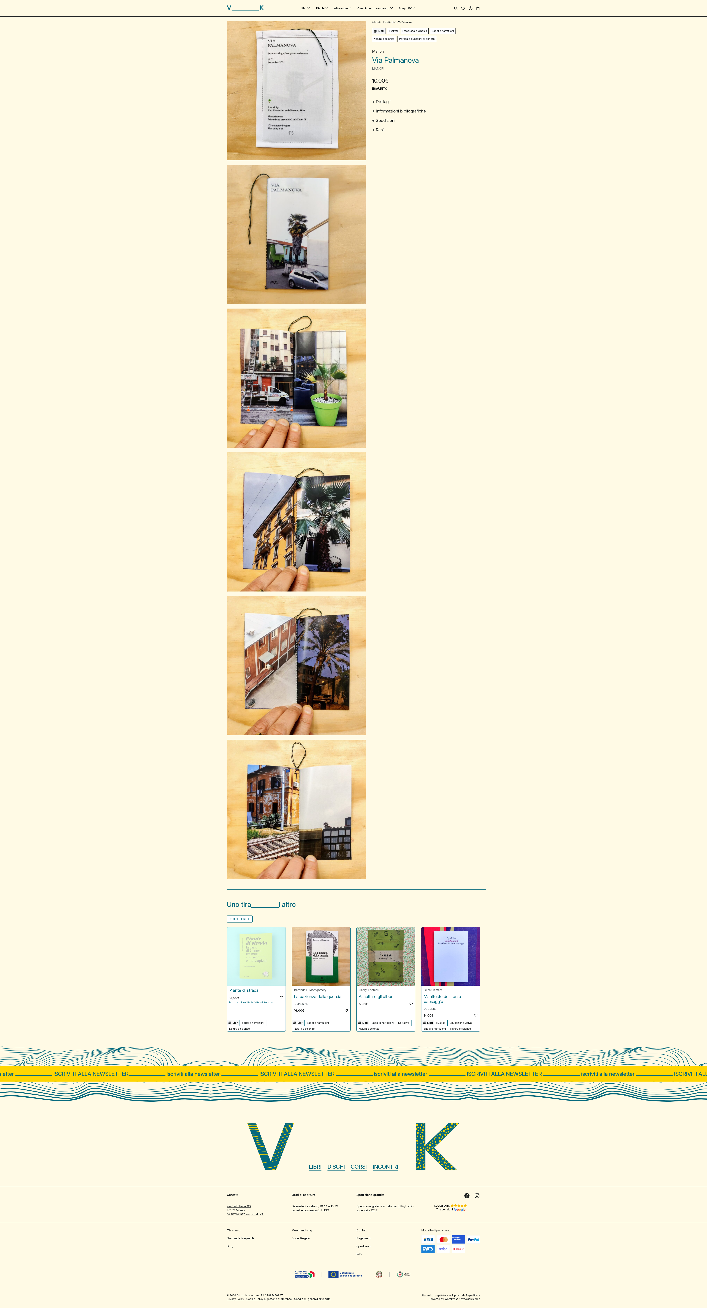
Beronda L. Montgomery (310, 990)
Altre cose (341, 8)
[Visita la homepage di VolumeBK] (245, 8)
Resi (380, 129)
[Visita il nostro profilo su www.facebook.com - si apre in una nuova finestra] (467, 1196)
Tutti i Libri (238, 919)
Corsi (359, 1166)
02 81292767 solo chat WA (245, 1214)
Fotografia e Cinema (414, 30)
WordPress (451, 1298)
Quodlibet (431, 1008)
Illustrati (393, 30)
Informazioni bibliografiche (401, 111)
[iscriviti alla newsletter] (353, 1074)
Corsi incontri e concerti (373, 8)
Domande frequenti (240, 1238)
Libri (304, 8)
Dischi (320, 8)
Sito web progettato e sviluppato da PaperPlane (450, 1295)
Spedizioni (385, 120)
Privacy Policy (235, 1298)
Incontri (385, 1166)
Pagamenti (363, 1238)
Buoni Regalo (301, 1238)
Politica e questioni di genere (417, 38)
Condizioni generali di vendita (312, 1298)
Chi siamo (233, 1230)
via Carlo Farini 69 (239, 1206)
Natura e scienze (384, 38)
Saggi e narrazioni (443, 30)
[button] (281, 997)
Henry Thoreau (369, 990)
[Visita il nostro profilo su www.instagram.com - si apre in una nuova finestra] (477, 1196)
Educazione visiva (461, 1022)
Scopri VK (405, 8)
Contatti (361, 1230)
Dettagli (383, 101)
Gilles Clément (433, 990)
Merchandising (302, 1230)
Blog (230, 1246)
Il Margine (301, 1003)
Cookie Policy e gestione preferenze (269, 1298)
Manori (378, 51)
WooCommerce (470, 1298)
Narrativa (403, 1022)
